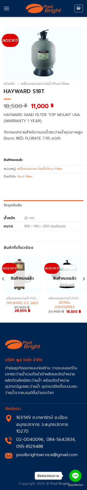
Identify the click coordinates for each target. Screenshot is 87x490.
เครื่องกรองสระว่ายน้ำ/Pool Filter (45, 83)
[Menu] (6, 8)
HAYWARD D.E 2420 (22, 303)
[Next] (83, 288)
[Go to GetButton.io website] (75, 485)
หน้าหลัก (9, 83)
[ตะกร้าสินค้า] (78, 8)
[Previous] (3, 288)
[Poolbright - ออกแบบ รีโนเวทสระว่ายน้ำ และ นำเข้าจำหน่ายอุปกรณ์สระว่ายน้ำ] (43, 8)
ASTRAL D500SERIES (65, 305)
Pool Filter (25, 176)
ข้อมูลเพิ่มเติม (13, 205)
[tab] (43, 205)
